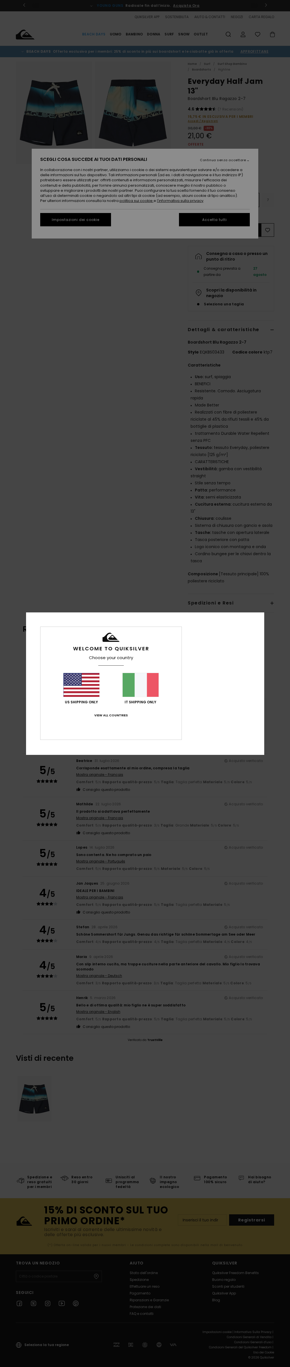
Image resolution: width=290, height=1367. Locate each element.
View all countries (111, 715)
